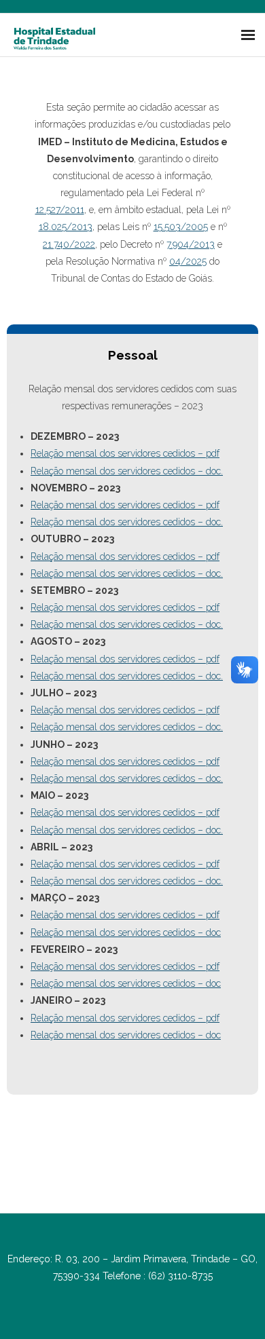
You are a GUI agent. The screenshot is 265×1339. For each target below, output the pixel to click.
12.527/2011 (59, 209)
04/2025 (188, 261)
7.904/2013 (190, 244)
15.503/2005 (181, 226)
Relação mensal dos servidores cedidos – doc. (127, 471)
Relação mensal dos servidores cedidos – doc (126, 932)
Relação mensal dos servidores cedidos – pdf (125, 453)
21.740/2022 (69, 244)
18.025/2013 (65, 226)
